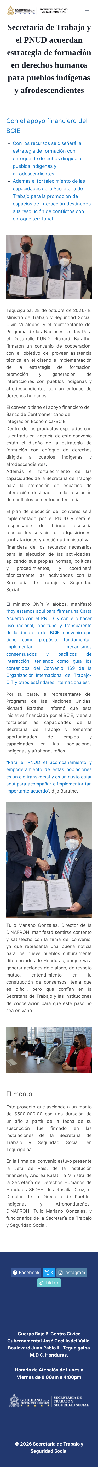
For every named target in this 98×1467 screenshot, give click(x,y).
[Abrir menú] (87, 10)
